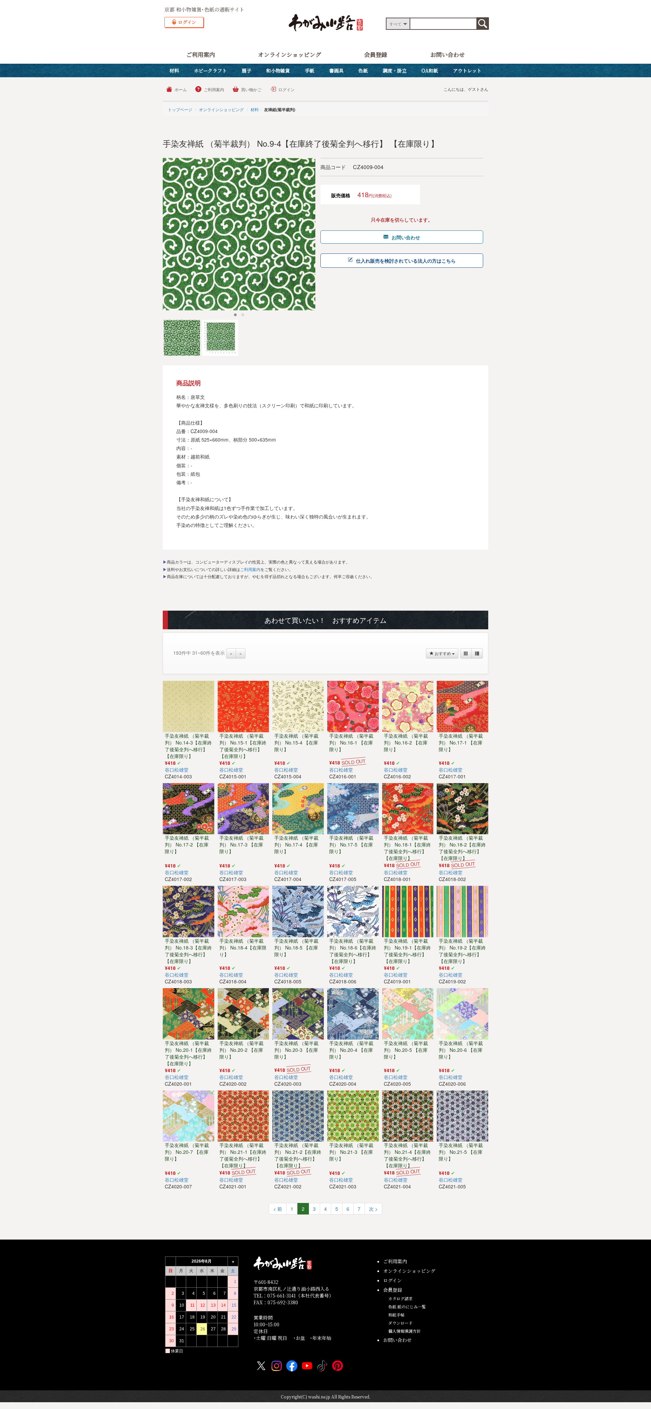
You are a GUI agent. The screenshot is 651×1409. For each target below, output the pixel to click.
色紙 (363, 70)
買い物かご (251, 89)
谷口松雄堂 (177, 769)
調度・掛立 (395, 70)
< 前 (277, 1208)
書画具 (336, 70)
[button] (235, 315)
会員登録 (375, 54)
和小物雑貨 (278, 70)
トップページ (180, 109)
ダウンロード (400, 1323)
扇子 (246, 70)
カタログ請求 (400, 1298)
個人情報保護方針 (404, 1331)
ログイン (286, 89)
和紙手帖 (396, 1315)
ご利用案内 (200, 54)
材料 (174, 70)
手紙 (309, 70)
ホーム (181, 89)
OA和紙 (429, 70)
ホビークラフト (210, 70)
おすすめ (443, 653)
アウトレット (467, 70)
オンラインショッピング (289, 54)
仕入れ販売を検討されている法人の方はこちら (406, 260)
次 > (373, 1208)
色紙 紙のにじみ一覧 (407, 1306)
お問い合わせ (447, 54)
